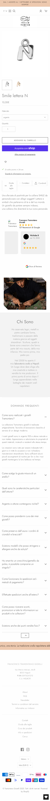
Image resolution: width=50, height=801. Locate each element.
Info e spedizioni (25, 732)
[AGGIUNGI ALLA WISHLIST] (5, 162)
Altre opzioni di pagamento (25, 154)
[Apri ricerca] (14, 11)
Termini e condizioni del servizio (25, 704)
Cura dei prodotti (25, 728)
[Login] (40, 11)
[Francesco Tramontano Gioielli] (25, 21)
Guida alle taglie (25, 724)
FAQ (25, 696)
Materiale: (5, 111)
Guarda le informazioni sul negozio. (18, 173)
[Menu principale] (10, 11)
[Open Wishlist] (46, 797)
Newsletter (25, 700)
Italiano (23, 759)
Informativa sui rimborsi (25, 708)
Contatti (25, 720)
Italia (23, 765)
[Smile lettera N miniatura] (7, 85)
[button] (5, 11)
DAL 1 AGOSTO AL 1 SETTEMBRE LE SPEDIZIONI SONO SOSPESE (25, 3)
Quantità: (5, 123)
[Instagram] (27, 749)
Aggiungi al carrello (25, 140)
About (25, 692)
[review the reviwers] (23, 243)
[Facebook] (22, 749)
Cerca (25, 736)
